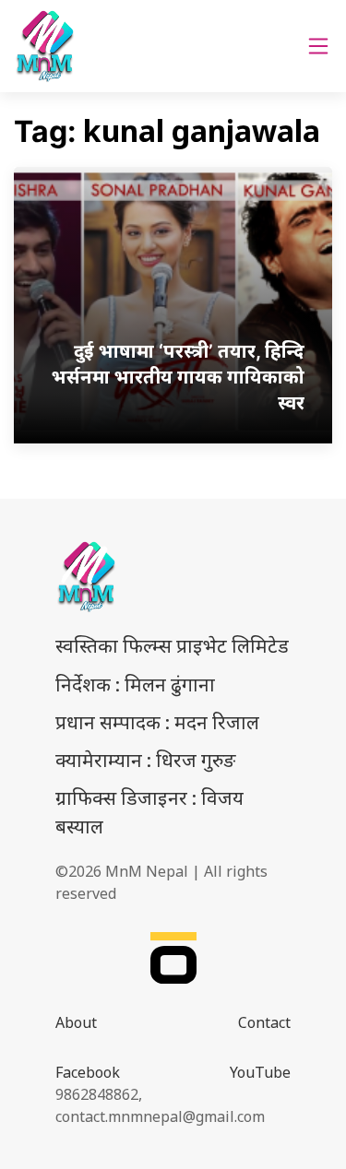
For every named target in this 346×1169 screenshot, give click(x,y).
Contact (264, 1022)
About (76, 1022)
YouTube (260, 1072)
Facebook (87, 1072)
